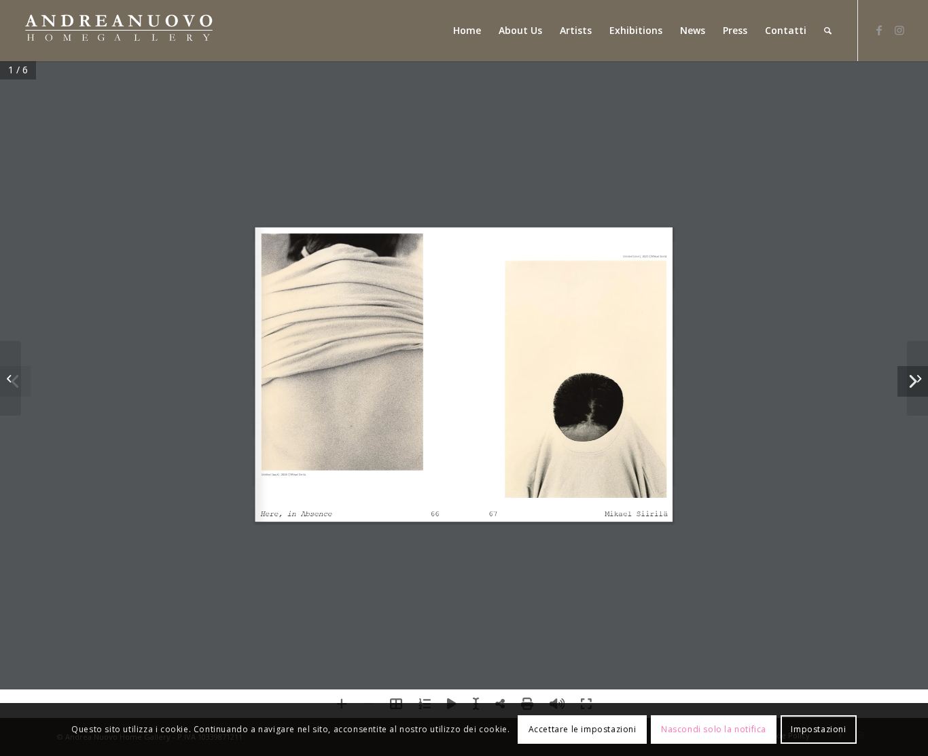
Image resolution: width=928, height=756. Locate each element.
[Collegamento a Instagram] (899, 30)
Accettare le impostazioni (583, 729)
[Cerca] (827, 30)
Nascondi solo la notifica (713, 729)
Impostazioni (818, 729)
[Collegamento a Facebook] (879, 30)
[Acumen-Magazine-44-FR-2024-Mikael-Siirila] (10, 378)
